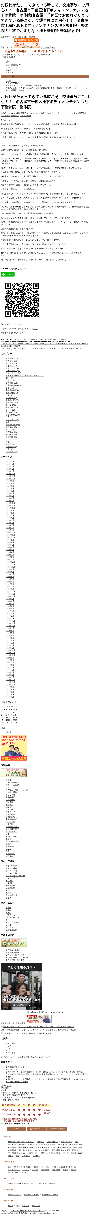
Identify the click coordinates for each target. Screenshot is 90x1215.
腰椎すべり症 (11, 812)
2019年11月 (10, 564)
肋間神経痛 (10, 800)
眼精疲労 (9, 805)
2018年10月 (10, 596)
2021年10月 (10, 508)
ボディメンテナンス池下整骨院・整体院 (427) (25, 376)
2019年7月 (10, 574)
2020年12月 (10, 533)
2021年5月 (10, 520)
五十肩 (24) (10, 380)
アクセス (9, 72)
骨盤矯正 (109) (12, 452)
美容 (7, 920)
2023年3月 (10, 466)
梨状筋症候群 (11, 819)
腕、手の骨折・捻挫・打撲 (17, 957)
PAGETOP (5, 1088)
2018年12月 (10, 591)
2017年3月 (10, 643)
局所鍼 (8, 908)
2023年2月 (10, 469)
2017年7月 (10, 633)
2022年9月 (10, 481)
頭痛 (7, 787)
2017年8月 (10, 631)
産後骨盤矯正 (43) (13, 415)
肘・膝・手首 (11, 792)
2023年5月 (10, 461)
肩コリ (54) (10, 430)
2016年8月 (10, 660)
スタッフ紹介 (11, 1043)
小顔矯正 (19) (11, 398)
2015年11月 (10, 682)
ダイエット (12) (12, 366)
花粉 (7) (9, 439)
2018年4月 (10, 611)
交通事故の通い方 (13, 65)
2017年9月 (10, 628)
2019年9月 (10, 569)
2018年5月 (10, 609)
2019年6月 (10, 577)
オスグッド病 (11, 871)
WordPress (14, 1213)
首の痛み (9, 856)
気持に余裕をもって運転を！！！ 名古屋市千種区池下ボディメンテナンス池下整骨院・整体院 (42, 348)
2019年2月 (10, 586)
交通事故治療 (25, 116)
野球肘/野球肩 (11, 895)
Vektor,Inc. (41, 1213)
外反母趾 (9, 824)
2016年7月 (10, 662)
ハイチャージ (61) (13, 371)
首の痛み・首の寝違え (16, 1145)
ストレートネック (13, 810)
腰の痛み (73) (11, 432)
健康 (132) (10, 388)
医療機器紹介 (11, 930)
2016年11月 (10, 653)
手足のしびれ (11, 836)
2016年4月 (10, 670)
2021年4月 (10, 523)
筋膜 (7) (9, 417)
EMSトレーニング (13, 918)
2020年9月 (10, 540)
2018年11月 (10, 594)
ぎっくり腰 (10, 795)
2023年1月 (10, 471)
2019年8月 (10, 572)
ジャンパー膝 (11, 873)
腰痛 (7, 851)
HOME (8, 732)
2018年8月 (10, 601)
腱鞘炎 (8, 839)
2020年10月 (10, 537)
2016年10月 (10, 655)
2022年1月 (10, 501)
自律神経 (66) (11, 437)
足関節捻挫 (10, 886)
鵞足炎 (8, 898)
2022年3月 (10, 496)
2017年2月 (10, 645)
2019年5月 (10, 579)
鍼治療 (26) (10, 444)
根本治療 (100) (12, 407)
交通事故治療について (15, 1067)
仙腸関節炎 (10, 817)
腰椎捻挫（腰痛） (13, 953)
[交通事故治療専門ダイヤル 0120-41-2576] (45, 1012)
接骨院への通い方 (14, 1195)
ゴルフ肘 (9, 883)
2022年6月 (10, 488)
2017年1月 (10, 648)
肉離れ (8, 890)
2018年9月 (10, 599)
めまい (8, 834)
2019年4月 (10, 582)
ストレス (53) (11, 363)
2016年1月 (10, 677)
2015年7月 (10, 692)
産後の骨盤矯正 (12, 783)
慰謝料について (12, 1069)
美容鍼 (8, 913)
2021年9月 (10, 510)
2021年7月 (10, 515)
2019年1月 (10, 589)
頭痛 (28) (9, 449)
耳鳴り (8, 807)
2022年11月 (10, 476)
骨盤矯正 (9, 780)
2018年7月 (10, 604)
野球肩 (8, 893)
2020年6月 (10, 547)
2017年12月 (10, 621)
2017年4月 (10, 640)
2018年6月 (10, 606)
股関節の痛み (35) (13, 425)
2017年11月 (10, 623)
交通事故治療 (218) (13, 385)
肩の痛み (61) (11, 427)
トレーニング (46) (13, 368)
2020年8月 (10, 542)
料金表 (8, 70)
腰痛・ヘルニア (12, 785)
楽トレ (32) (10, 410)
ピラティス (10, 915)
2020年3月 (10, 555)
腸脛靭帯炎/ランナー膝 (15, 876)
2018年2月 (10, 616)
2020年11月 (10, 535)
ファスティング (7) (13, 373)
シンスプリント (12, 878)
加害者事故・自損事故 (15, 960)
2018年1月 (10, 618)
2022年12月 (10, 474)
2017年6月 (10, 636)
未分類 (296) (11, 405)
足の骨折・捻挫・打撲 (15, 955)
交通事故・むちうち (14, 950)
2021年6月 (10, 518)
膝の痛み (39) (11, 434)
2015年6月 (10, 694)
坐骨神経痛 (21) (12, 393)
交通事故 (15, 116)
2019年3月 (10, 584)
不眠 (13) (9, 378)
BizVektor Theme (27, 1213)
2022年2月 (10, 498)
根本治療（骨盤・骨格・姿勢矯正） (21, 1142)
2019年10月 (10, 567)
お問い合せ (10, 1053)
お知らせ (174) (12, 358)
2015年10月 (10, 685)
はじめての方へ (12, 67)
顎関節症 (9, 802)
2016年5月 (10, 667)
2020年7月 (10, 545)
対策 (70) (9, 395)
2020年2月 (10, 557)
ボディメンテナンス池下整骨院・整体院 (28, 1211)
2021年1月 (10, 530)
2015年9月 (10, 687)
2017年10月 (10, 626)
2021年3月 (10, 525)
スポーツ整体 (11, 866)
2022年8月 (10, 483)
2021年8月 (10, 513)
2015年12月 (10, 680)
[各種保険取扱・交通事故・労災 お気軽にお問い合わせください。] (26, 43)
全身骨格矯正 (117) (13, 390)
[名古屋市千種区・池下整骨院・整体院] (18, 37)
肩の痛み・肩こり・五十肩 (17, 790)
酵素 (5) (9, 442)
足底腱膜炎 (10, 888)
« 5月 (3, 728)
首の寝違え (10, 854)
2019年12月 (10, 562)
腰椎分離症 (10, 814)
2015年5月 (10, 697)
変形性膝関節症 (12, 829)
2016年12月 (10, 650)
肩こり (8, 849)
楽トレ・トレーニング (15, 922)
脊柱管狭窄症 (11, 832)
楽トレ (33, 1184)
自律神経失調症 (12, 841)
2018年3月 (10, 613)
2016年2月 (10, 675)
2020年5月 (10, 550)
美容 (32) (9, 422)
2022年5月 (10, 491)
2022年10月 (10, 479)
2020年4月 (10, 552)
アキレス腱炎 (11, 868)
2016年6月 (10, 665)
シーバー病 (10, 822)
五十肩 (8, 844)
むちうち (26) (11, 361)
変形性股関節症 (12, 827)
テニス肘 (9, 881)
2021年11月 (10, 506)
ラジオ (8, 925)
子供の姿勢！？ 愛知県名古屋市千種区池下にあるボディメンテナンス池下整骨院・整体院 (44, 1072)
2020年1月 (10, 559)
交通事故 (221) (12, 383)
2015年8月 (10, 689)
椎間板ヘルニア (12, 846)
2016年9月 (10, 658)
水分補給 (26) (11, 412)
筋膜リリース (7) (12, 420)
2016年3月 (10, 672)
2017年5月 (10, 638)
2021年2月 (10, 528)
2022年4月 (10, 493)
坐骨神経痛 (10, 797)
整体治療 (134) (12, 403)
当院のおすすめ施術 (57, 1129)
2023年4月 (10, 464)
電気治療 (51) (11, 447)
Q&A (8, 1048)
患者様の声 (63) (12, 400)
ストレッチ (10, 927)
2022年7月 (10, 486)
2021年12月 (10, 503)
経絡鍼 (8, 910)
